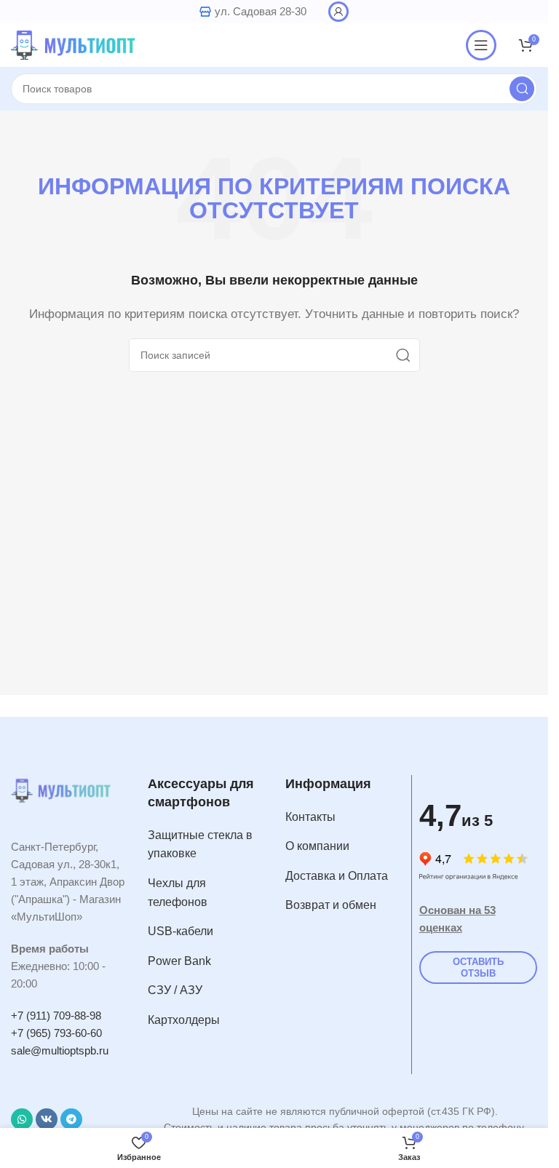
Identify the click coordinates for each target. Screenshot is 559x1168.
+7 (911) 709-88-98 (56, 1015)
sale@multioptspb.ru (59, 1050)
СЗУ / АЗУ (175, 990)
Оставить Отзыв (478, 967)
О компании (317, 846)
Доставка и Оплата (336, 876)
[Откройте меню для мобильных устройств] (481, 45)
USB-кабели (180, 931)
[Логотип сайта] (76, 44)
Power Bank (179, 961)
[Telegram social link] (71, 1119)
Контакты (310, 817)
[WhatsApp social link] (22, 1119)
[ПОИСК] (522, 88)
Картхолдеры (184, 1020)
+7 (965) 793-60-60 (56, 1033)
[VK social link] (47, 1119)
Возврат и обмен (330, 905)
